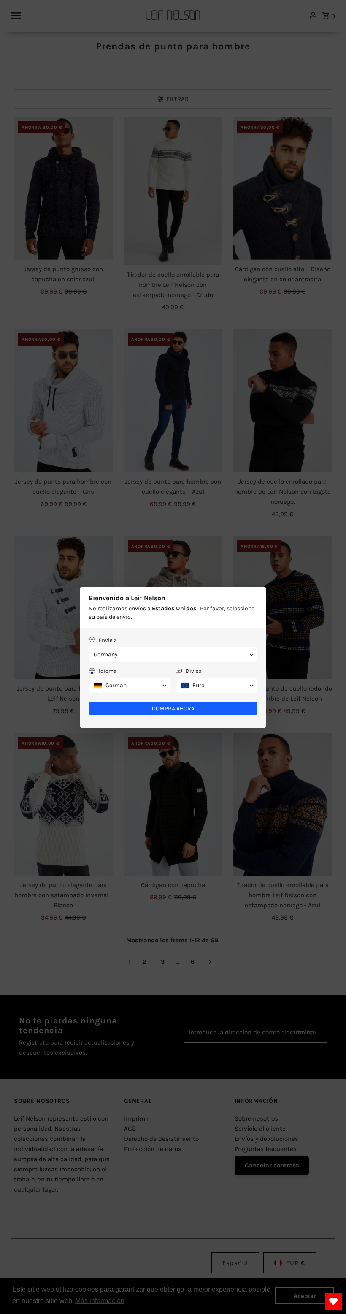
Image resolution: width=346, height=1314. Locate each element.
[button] (173, 654)
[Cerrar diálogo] (253, 593)
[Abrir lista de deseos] (333, 1301)
